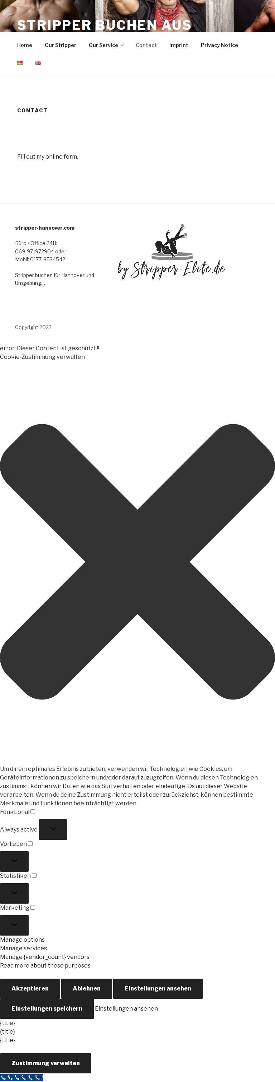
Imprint (178, 45)
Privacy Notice (219, 45)
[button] (137, 563)
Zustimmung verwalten (45, 1063)
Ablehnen (87, 988)
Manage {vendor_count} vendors (45, 957)
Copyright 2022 (33, 327)
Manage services (23, 948)
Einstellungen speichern (46, 1008)
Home (24, 45)
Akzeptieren (30, 988)
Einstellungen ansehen (158, 988)
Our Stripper (60, 45)
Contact (146, 45)
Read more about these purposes (45, 965)
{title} (7, 1023)
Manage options (22, 939)
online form (61, 156)
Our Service (103, 45)
